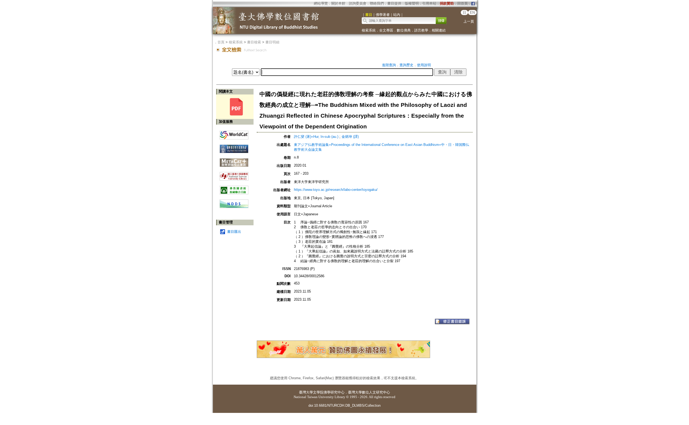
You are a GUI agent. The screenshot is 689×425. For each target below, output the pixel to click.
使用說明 (424, 65)
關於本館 (338, 3)
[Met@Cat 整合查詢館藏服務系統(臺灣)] (234, 160)
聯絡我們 (377, 3)
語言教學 (421, 30)
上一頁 (468, 21)
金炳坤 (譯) (350, 137)
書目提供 (394, 3)
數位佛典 (404, 30)
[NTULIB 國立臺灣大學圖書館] (234, 174)
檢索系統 (369, 30)
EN (472, 12)
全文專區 (386, 30)
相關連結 (439, 30)
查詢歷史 (406, 65)
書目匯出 (234, 232)
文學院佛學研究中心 (328, 392)
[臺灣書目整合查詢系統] (234, 147)
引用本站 (429, 3)
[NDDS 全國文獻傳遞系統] (234, 207)
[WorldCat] (234, 133)
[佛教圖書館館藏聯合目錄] (234, 188)
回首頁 (462, 3)
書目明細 (272, 42)
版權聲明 (412, 3)
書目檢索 (254, 42)
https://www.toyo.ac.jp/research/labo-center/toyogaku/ (336, 190)
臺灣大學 (306, 392)
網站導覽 (321, 3)
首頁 (220, 42)
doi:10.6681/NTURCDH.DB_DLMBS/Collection (344, 405)
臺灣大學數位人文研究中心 (369, 392)
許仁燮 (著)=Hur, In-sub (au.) (316, 137)
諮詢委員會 (357, 3)
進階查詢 (389, 65)
